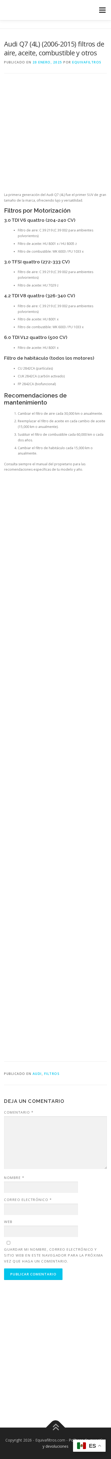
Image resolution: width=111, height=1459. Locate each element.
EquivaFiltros (87, 62)
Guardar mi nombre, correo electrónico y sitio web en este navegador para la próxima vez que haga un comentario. (53, 1255)
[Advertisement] (55, 136)
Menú (102, 10)
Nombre (14, 1177)
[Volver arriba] (55, 1427)
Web (8, 1221)
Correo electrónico (28, 1199)
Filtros (52, 1073)
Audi (37, 1073)
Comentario (18, 1112)
